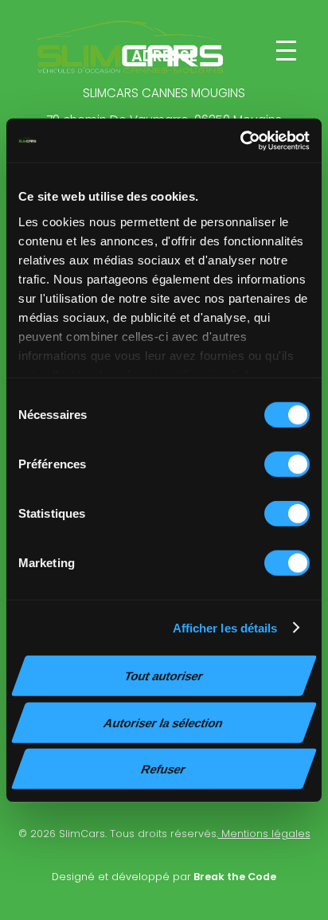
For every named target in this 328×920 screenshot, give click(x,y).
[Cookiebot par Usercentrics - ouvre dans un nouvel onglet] (240, 140)
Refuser (163, 769)
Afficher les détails (225, 627)
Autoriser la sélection (163, 722)
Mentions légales (264, 833)
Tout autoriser (164, 676)
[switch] (287, 464)
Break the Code (233, 876)
